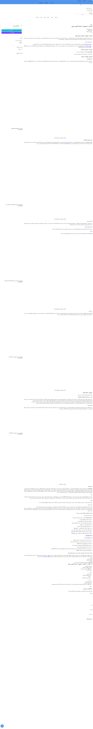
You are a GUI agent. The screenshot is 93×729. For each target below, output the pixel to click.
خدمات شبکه (46, 635)
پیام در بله (10, 32)
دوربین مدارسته (35, 633)
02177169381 (71, 634)
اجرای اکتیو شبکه (46, 627)
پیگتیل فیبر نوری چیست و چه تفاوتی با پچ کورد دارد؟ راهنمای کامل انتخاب (58, 640)
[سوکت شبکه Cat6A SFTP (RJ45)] (12, 91)
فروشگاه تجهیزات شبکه (35, 627)
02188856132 (66, 634)
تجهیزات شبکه (46, 630)
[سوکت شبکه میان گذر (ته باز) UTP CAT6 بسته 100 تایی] (12, 243)
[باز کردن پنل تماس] (2, 726)
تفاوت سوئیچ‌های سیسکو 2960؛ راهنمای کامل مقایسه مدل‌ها (57, 628)
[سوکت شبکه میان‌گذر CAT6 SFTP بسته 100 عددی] (12, 167)
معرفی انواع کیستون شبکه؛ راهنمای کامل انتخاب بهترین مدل (57, 636)
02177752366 (69, 635)
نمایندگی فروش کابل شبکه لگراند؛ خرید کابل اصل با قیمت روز (57, 644)
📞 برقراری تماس (11, 30)
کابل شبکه (34, 635)
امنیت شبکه (46, 633)
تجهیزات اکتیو (35, 630)
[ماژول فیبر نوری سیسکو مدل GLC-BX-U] (12, 319)
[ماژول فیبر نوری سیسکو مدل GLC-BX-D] (12, 395)
